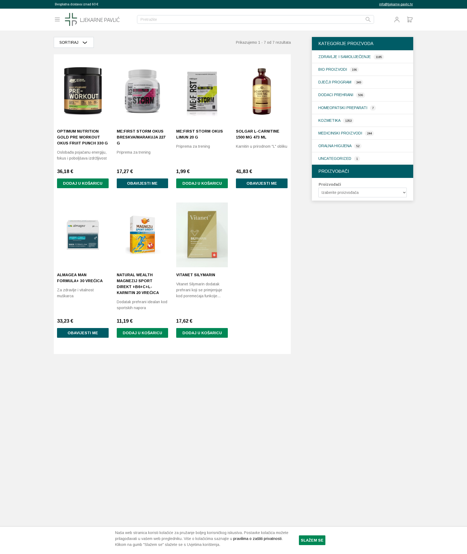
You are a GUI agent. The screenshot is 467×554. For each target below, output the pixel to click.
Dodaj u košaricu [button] (82, 183)
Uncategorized (335, 158)
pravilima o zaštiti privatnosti (257, 538)
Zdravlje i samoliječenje (345, 57)
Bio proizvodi (333, 69)
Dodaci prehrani (336, 95)
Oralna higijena (335, 146)
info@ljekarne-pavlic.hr (396, 4)
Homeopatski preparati (343, 108)
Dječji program (335, 82)
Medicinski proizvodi (340, 133)
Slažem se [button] (312, 540)
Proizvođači (330, 184)
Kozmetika (329, 120)
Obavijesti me (142, 183)
